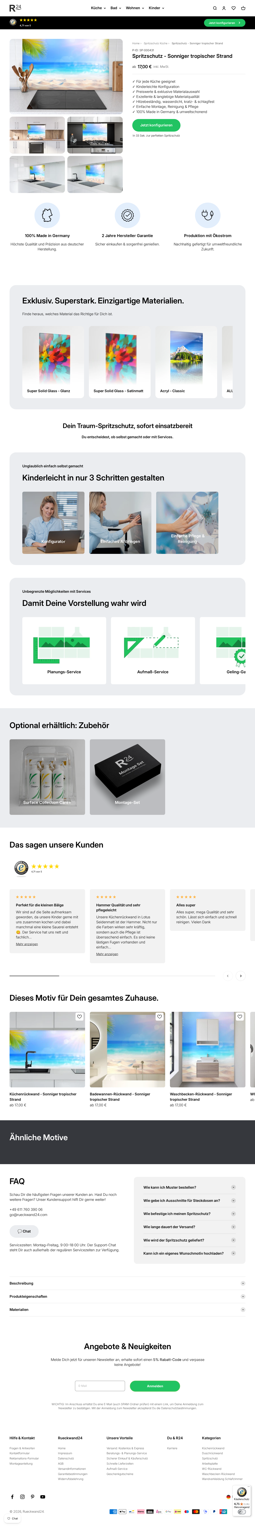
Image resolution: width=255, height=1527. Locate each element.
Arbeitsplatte (210, 1463)
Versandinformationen (72, 1468)
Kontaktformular (20, 1453)
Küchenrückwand (213, 1448)
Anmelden (155, 1386)
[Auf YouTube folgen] (42, 1496)
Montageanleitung (21, 1463)
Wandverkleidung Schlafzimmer (222, 1479)
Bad (114, 8)
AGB (61, 1463)
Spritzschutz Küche (156, 43)
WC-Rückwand (211, 1468)
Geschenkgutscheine (120, 1474)
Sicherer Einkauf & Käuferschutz (127, 1458)
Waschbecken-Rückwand (218, 1474)
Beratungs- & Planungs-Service (127, 1453)
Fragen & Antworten (22, 1448)
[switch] (242, 1511)
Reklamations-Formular (24, 1458)
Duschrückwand (212, 1453)
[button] (47, 944)
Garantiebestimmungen (72, 1474)
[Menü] (248, 1487)
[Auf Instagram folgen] (22, 1496)
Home (136, 43)
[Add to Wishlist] (79, 1017)
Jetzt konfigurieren (156, 125)
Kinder (154, 8)
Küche (96, 8)
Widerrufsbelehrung (70, 1479)
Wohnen (133, 8)
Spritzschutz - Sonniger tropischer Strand (197, 43)
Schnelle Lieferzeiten (120, 1463)
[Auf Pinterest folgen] (32, 1496)
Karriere (172, 1448)
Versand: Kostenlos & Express (125, 1448)
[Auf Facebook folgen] (12, 1496)
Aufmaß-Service (117, 1468)
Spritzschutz (210, 1458)
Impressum (65, 1453)
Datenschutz (66, 1458)
